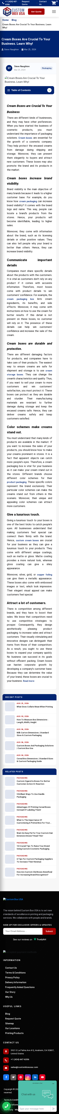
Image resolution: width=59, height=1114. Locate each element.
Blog (14, 20)
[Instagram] (28, 1077)
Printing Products (14, 1033)
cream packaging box (20, 299)
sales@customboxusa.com (24, 1067)
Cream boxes (25, 138)
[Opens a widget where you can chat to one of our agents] (37, 1096)
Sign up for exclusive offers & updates (27, 925)
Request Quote (26, 2)
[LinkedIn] (35, 1077)
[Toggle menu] (54, 11)
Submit (49, 931)
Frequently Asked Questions (20, 987)
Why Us (9, 997)
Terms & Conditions (15, 972)
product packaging (16, 482)
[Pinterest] (21, 1077)
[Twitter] (13, 1077)
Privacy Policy (12, 977)
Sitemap (9, 1023)
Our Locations (12, 1028)
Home (5, 20)
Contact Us (43, 2)
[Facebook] (6, 1077)
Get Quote (36, 11)
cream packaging (28, 201)
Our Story (10, 992)
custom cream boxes (27, 540)
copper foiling (44, 574)
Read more (28, 681)
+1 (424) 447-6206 (11, 3)
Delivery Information (15, 982)
